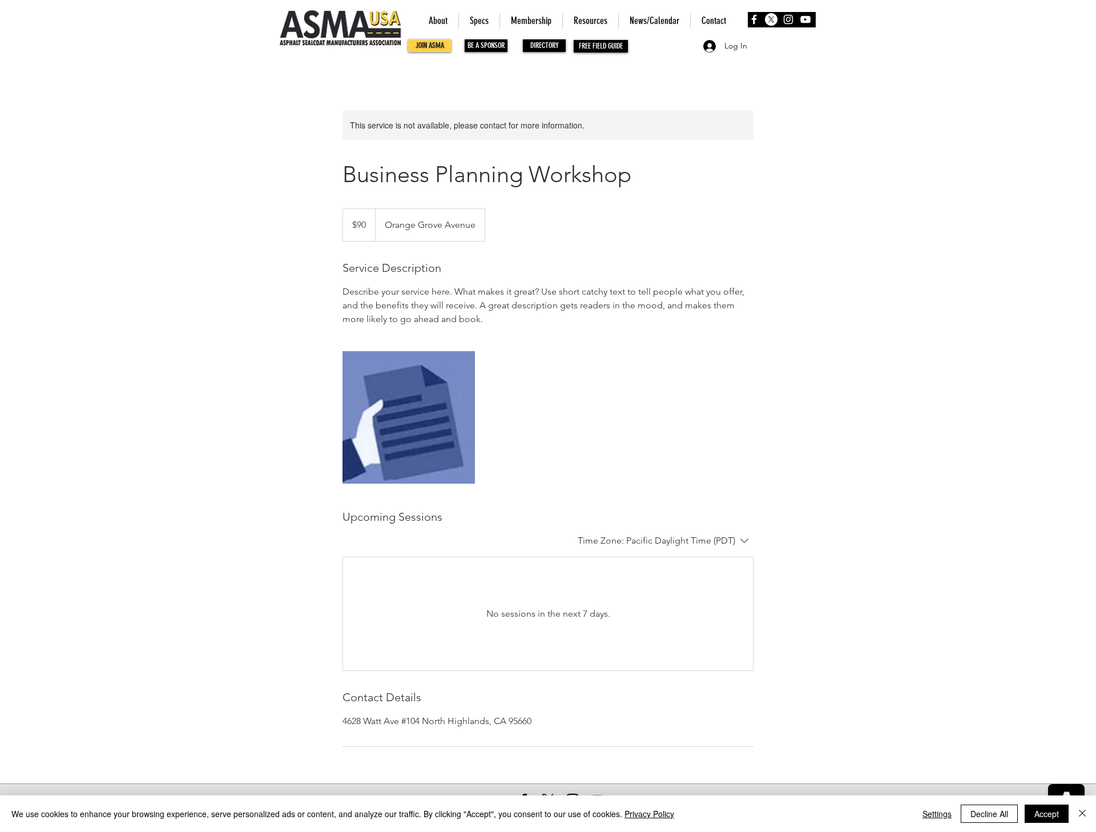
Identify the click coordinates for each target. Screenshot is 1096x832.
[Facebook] (754, 19)
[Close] (1082, 814)
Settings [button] (937, 813)
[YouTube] (805, 19)
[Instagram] (788, 19)
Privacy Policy (649, 813)
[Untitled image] (408, 417)
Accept (1046, 813)
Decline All (989, 813)
